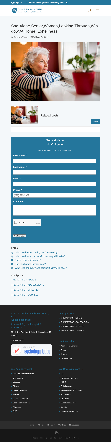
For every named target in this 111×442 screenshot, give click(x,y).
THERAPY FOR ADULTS (23, 279)
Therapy (51, 425)
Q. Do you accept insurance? (26, 260)
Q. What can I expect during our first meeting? (35, 252)
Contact (62, 425)
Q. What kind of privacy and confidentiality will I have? (39, 268)
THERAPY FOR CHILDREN (25, 290)
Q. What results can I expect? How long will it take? (38, 256)
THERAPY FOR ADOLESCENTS (27, 285)
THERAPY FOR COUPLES (24, 295)
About (40, 425)
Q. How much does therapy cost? (28, 264)
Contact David (19, 236)
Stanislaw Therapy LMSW (25, 37)
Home (31, 425)
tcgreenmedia (50, 438)
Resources (74, 425)
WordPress (74, 438)
